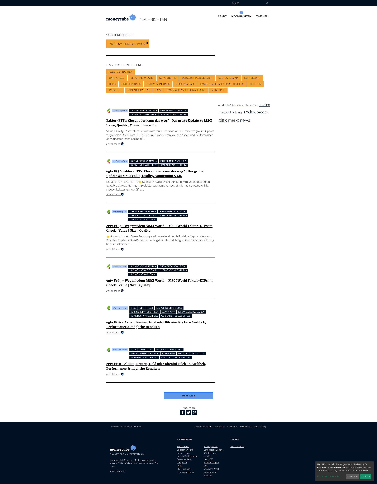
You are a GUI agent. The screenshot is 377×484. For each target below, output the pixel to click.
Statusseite (219, 426)
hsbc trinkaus (237, 105)
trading (264, 105)
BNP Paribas (183, 446)
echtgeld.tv (182, 462)
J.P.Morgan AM (211, 446)
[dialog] (344, 471)
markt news (239, 120)
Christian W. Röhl (185, 449)
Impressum (232, 426)
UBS (206, 465)
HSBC (179, 465)
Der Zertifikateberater (187, 456)
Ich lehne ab (352, 476)
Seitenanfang (260, 426)
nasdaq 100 (224, 105)
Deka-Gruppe (183, 453)
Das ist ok (365, 476)
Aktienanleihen (237, 446)
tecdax (262, 112)
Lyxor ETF (208, 459)
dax (223, 120)
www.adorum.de (117, 471)
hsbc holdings (251, 105)
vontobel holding (230, 112)
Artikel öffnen (113, 144)
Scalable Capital (211, 462)
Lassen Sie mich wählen (328, 476)
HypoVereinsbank (185, 472)
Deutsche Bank (184, 459)
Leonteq (207, 456)
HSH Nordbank (184, 469)
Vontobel (208, 475)
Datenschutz (245, 426)
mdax (250, 111)
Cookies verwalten (203, 426)
